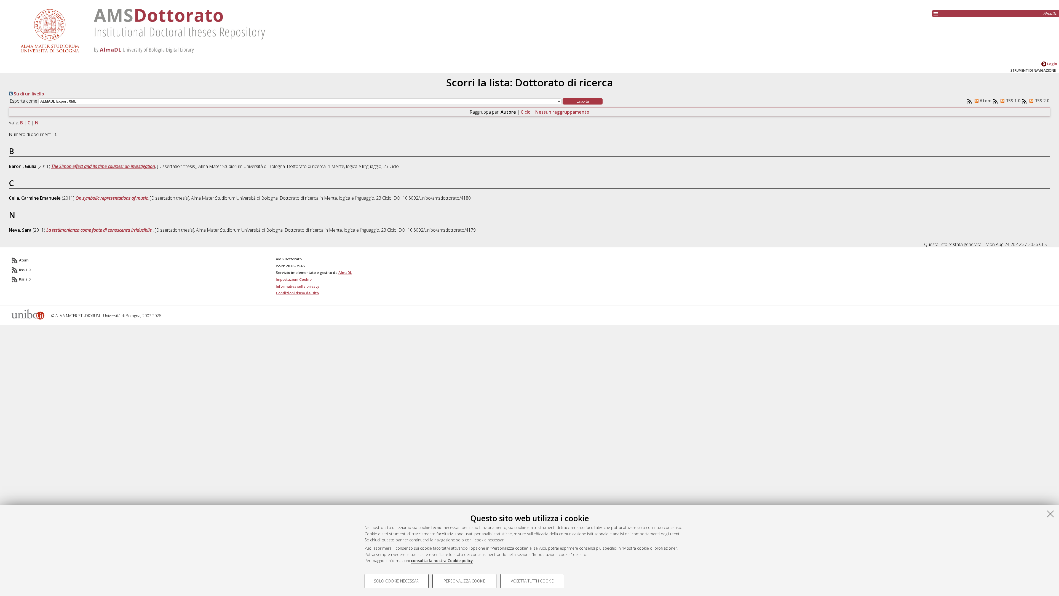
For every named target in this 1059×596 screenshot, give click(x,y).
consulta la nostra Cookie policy (442, 560)
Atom (984, 101)
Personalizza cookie (464, 581)
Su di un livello (28, 94)
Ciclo (526, 112)
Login (1051, 63)
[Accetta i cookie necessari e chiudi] (1050, 513)
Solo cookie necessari (396, 581)
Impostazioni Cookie (294, 279)
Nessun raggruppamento (562, 112)
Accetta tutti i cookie (532, 581)
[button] (583, 101)
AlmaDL (1050, 13)
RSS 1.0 (1012, 101)
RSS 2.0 (1041, 101)
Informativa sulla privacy (297, 286)
